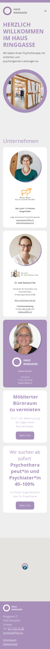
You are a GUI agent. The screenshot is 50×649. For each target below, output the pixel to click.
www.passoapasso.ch (25, 223)
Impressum (9, 640)
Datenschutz (10, 644)
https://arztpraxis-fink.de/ (25, 300)
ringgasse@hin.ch (25, 312)
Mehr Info (25, 435)
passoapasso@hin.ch (25, 220)
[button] (25, 568)
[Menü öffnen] (45, 10)
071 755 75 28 (24, 309)
